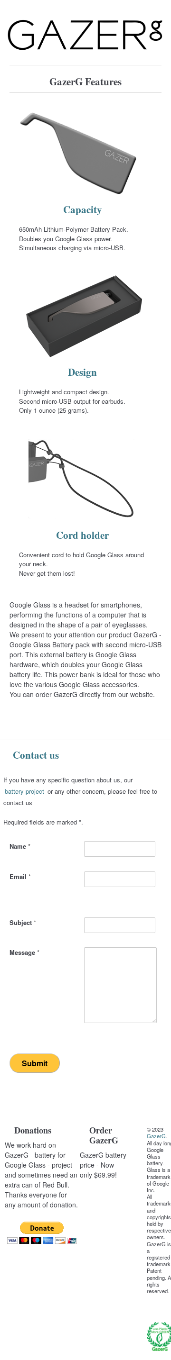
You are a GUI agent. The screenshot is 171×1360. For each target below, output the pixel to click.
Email (20, 876)
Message (24, 952)
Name (20, 846)
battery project (24, 791)
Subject (23, 922)
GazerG (156, 1136)
